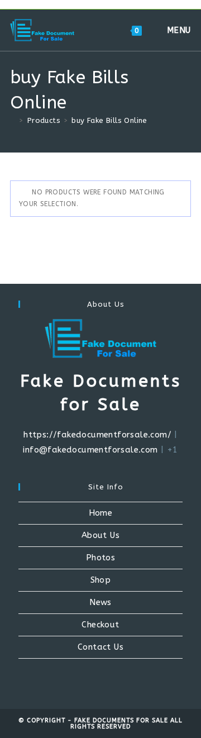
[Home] (13, 120)
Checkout (100, 625)
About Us (100, 535)
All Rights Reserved (126, 723)
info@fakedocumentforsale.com (90, 450)
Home (101, 513)
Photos (100, 558)
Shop (100, 580)
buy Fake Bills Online (109, 120)
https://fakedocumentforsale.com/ (97, 435)
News (100, 602)
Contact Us (100, 647)
